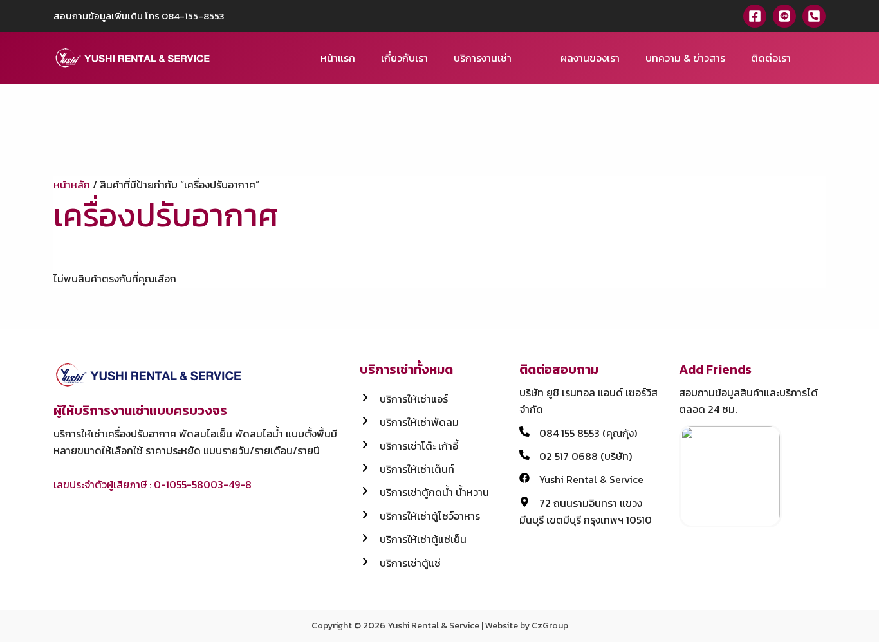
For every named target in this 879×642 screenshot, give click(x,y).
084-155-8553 (193, 15)
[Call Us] (814, 16)
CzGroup (550, 625)
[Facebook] (754, 16)
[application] (517, 58)
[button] (821, 58)
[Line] (784, 16)
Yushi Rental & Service (433, 625)
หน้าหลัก (71, 184)
